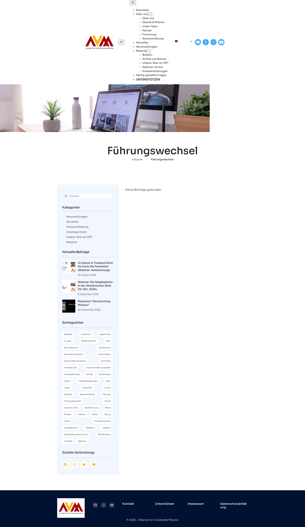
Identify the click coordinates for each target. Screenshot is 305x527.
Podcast (81, 414)
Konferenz (106, 361)
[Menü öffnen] (121, 42)
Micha (108, 407)
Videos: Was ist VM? (79, 237)
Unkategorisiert (76, 232)
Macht (95, 414)
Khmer (108, 387)
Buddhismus (105, 347)
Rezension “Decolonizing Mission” (94, 303)
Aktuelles (72, 221)
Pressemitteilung (77, 227)
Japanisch (87, 387)
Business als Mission (73, 354)
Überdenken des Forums (75, 434)
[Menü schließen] (133, 2)
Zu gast (67, 341)
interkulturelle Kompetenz (98, 367)
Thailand (68, 441)
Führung (107, 394)
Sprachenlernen (87, 394)
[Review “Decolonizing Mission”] (68, 307)
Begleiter (68, 334)
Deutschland (105, 374)
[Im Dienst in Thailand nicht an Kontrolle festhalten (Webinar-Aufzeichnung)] (68, 268)
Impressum (196, 504)
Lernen (107, 401)
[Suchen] (66, 196)
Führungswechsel (72, 401)
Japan (67, 387)
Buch (108, 341)
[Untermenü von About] (150, 14)
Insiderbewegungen (88, 381)
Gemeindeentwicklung (75, 361)
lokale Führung (91, 407)
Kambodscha (104, 354)
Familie (89, 374)
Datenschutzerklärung (233, 505)
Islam (108, 381)
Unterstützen (164, 504)
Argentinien (105, 334)
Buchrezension (71, 347)
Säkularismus (104, 434)
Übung (107, 414)
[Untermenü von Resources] (149, 51)
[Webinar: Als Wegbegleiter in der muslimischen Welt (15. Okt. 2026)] (68, 287)
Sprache (68, 394)
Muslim (67, 414)
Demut (67, 381)
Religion (107, 427)
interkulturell (70, 367)
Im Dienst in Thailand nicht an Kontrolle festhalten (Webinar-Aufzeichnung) (95, 266)
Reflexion (90, 427)
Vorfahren (86, 334)
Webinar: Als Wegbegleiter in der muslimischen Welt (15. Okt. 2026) (95, 285)
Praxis (67, 421)
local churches (71, 407)
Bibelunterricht (88, 341)
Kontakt (128, 504)
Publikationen (71, 427)
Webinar (71, 242)
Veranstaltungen (77, 216)
